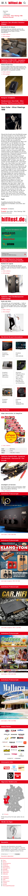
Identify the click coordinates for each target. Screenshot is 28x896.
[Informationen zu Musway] (21, 746)
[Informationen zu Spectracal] (7, 754)
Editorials (5, 874)
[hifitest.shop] (18, 778)
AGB (4, 879)
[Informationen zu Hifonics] (19, 742)
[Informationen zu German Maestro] (20, 738)
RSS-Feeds (6, 871)
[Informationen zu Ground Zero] (5, 742)
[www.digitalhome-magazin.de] (7, 770)
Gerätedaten (6, 866)
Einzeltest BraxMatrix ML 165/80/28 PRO (20, 402)
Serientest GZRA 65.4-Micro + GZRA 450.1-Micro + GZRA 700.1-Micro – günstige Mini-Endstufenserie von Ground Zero (20, 378)
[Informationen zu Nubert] (7, 750)
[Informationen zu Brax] (7, 735)
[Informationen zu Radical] (21, 750)
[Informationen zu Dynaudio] (14, 734)
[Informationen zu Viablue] (21, 755)
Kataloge (5, 869)
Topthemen (6, 872)
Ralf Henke (12, 449)
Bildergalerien (6, 868)
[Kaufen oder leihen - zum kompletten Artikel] (14, 323)
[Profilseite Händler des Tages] (14, 832)
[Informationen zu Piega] (14, 750)
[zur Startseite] (15, 3)
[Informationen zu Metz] (14, 747)
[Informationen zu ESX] (7, 738)
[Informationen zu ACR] (7, 731)
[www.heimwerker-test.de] (21, 770)
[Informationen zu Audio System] (13, 731)
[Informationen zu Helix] (12, 742)
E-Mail (11, 450)
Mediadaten (6, 878)
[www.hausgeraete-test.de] (14, 770)
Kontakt (5, 884)
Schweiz (6, 814)
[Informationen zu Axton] (20, 730)
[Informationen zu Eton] (13, 738)
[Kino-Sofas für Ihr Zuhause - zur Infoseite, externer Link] (14, 47)
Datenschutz (6, 881)
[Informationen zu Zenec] (18, 758)
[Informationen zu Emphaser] (21, 735)
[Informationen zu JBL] (25, 743)
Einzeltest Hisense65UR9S (4, 401)
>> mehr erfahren (5, 445)
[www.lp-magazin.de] (10, 778)
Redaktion (5, 865)
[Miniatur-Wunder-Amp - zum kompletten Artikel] (14, 85)
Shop (4, 860)
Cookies (5, 882)
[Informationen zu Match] (7, 746)
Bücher (5, 862)
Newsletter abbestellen (7, 856)
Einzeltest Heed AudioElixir (5, 354)
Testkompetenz (7, 863)
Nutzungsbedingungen (9, 885)
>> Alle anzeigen (5, 36)
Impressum (6, 876)
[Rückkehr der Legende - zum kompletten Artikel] (14, 284)
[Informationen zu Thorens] (14, 754)
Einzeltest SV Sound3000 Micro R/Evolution (5, 375)
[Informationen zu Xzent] (10, 758)
